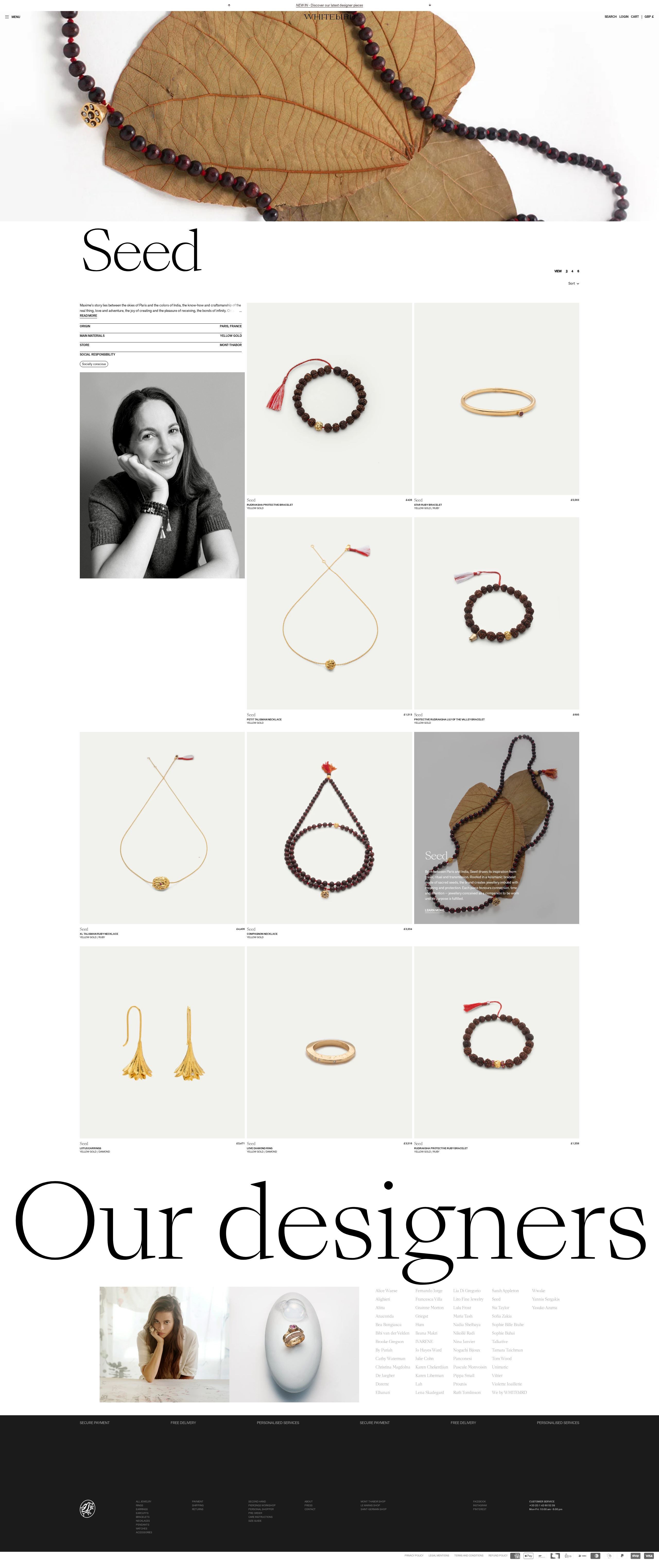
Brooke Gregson (390, 1341)
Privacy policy (414, 1555)
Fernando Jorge (429, 1290)
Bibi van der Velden (393, 1333)
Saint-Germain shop (374, 1509)
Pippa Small (463, 1375)
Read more (88, 316)
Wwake (538, 1290)
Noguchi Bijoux (466, 1350)
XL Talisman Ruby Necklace (99, 934)
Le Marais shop (370, 1505)
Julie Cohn (424, 1358)
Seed (496, 1299)
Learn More (434, 910)
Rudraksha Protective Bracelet (270, 505)
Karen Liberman (429, 1375)
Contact (310, 1509)
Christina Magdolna (393, 1367)
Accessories (144, 1532)
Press (309, 1505)
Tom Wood (502, 1358)
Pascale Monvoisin (470, 1367)
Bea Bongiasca (389, 1324)
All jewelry (143, 1501)
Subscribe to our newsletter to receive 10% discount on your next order (329, 5)
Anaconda (385, 1316)
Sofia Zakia (502, 1316)
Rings (139, 1505)
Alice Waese (386, 1290)
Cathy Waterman (390, 1358)
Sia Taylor (500, 1307)
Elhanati (383, 1392)
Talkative (500, 1341)
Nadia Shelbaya (467, 1324)
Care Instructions (260, 1517)
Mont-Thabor (231, 345)
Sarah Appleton (505, 1290)
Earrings (142, 1509)
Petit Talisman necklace (264, 719)
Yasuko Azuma (544, 1307)
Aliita (380, 1307)
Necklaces (143, 1521)
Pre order (255, 1513)
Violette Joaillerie (507, 1384)
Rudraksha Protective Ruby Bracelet (441, 1148)
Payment (197, 1501)
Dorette (382, 1384)
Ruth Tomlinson (467, 1392)
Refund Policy (498, 1555)
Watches (141, 1528)
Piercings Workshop (262, 1505)
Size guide (255, 1521)
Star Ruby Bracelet (428, 505)
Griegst (421, 1316)
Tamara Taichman (507, 1350)
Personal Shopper (261, 1509)
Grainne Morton (429, 1307)
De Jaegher (385, 1375)
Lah (418, 1384)
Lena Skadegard (429, 1392)
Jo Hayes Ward (428, 1350)
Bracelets (143, 1517)
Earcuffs (142, 1513)
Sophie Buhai (503, 1333)
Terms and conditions (468, 1555)
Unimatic (500, 1367)
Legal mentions (439, 1555)
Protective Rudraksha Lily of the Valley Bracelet (449, 719)
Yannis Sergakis (546, 1299)
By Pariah (384, 1350)
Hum (419, 1324)
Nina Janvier (464, 1341)
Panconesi (462, 1358)
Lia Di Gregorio (467, 1290)
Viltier (497, 1375)
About (309, 1501)
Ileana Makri (426, 1333)
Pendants (142, 1524)
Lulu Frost (462, 1307)
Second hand (257, 1501)
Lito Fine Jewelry (468, 1299)
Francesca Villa (428, 1299)
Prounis (460, 1384)
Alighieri (383, 1299)
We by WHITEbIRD (509, 1392)
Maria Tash (462, 1316)
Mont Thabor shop (373, 1501)
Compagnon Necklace (262, 934)
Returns (197, 1509)
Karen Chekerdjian (431, 1367)
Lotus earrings (90, 1148)
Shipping (198, 1505)
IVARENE (424, 1341)
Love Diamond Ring (259, 1148)
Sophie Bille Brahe (508, 1324)
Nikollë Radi (464, 1333)
